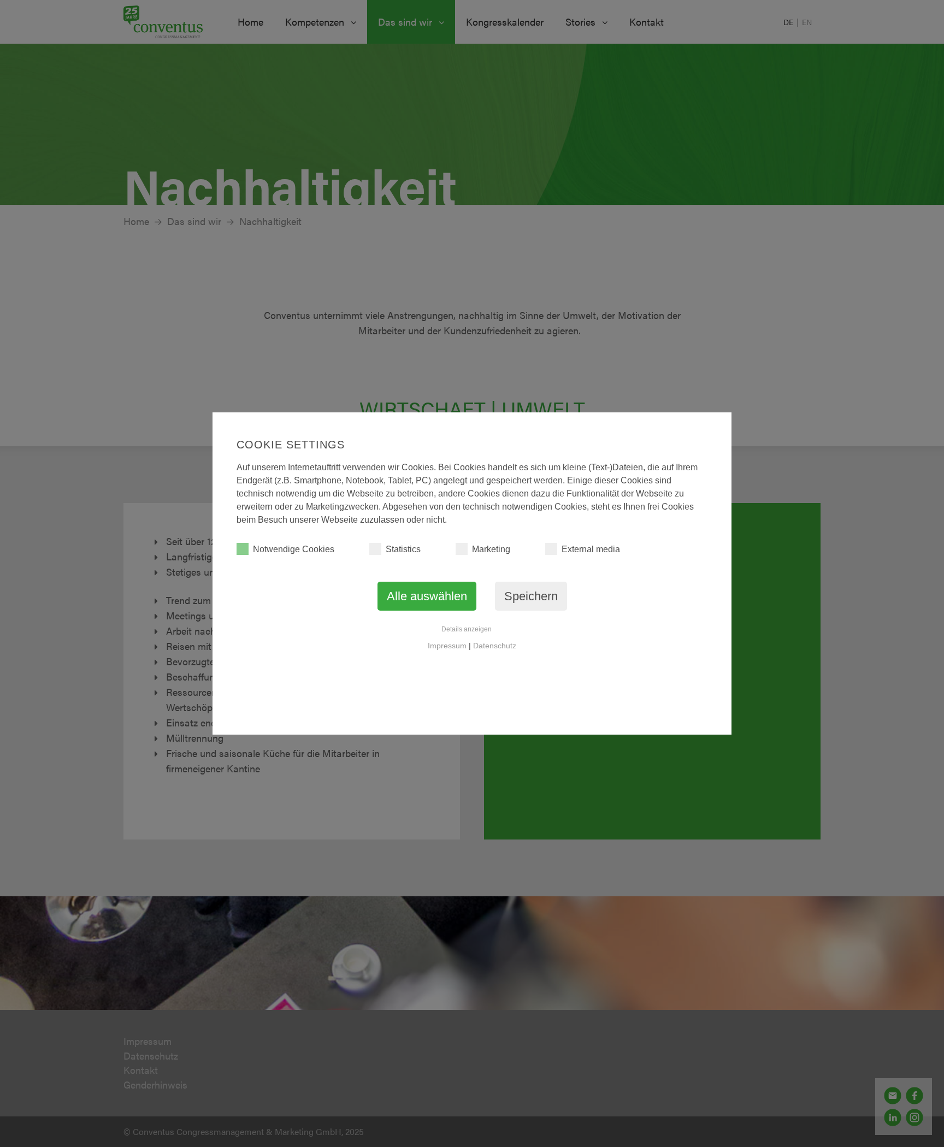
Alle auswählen (427, 596)
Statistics (403, 549)
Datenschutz (494, 645)
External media (591, 549)
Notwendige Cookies (293, 549)
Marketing (491, 549)
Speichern (531, 596)
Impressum (447, 645)
